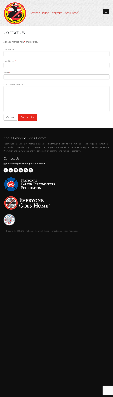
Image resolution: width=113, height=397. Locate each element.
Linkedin (16, 170)
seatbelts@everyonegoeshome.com (25, 163)
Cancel (10, 117)
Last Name (10, 61)
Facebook (6, 170)
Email (7, 72)
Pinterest (26, 170)
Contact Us (27, 117)
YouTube (21, 170)
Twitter (11, 170)
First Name (10, 49)
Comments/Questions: (15, 84)
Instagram (31, 170)
